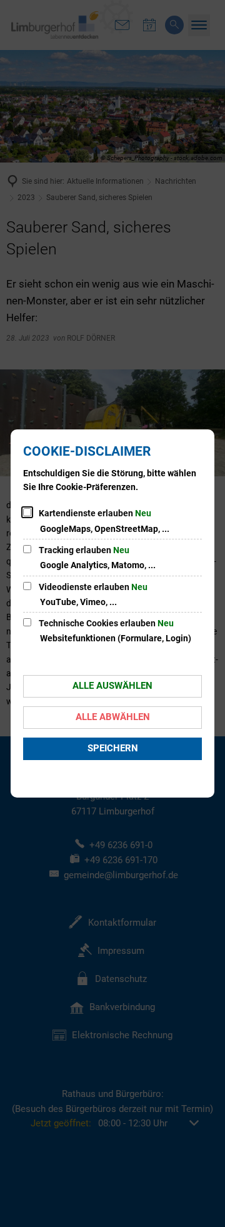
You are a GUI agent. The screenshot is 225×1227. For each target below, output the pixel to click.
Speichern (113, 748)
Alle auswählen (112, 685)
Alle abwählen (113, 717)
